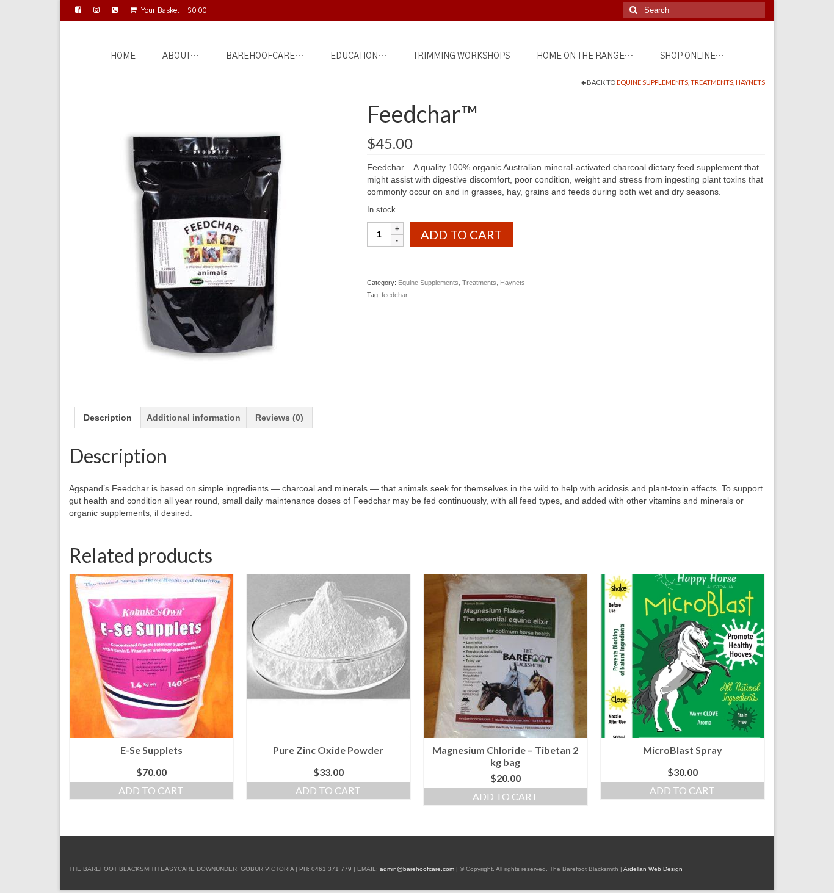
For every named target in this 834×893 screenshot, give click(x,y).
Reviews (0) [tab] (279, 417)
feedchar (395, 294)
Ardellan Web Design (653, 869)
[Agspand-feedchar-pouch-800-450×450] (208, 238)
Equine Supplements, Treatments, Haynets (691, 82)
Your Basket (173, 10)
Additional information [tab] (194, 417)
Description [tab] (108, 417)
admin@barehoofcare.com (417, 869)
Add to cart (461, 234)
